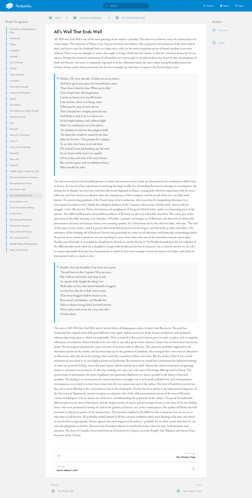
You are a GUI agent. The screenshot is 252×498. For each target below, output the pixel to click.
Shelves (210, 5)
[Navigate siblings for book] (67, 17)
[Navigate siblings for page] (109, 17)
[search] (126, 6)
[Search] (106, 5)
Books (226, 5)
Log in (241, 5)
